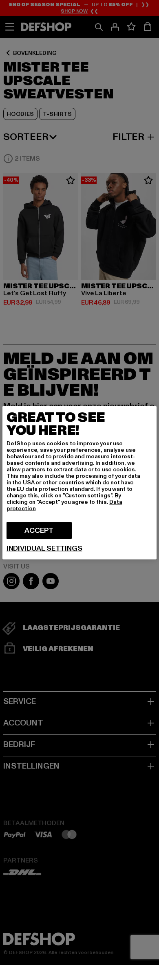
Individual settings (44, 548)
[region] (79, 482)
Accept (38, 530)
